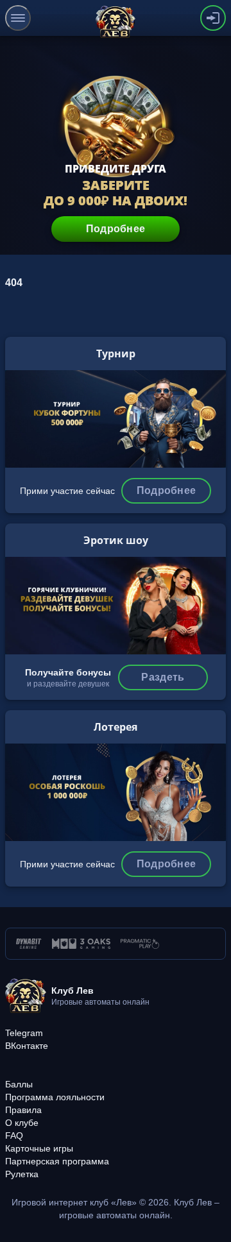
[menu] (18, 18)
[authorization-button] (213, 18)
